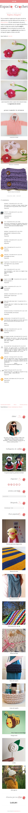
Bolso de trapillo (14, 681)
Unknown (6, 254)
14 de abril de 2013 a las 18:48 (13, 221)
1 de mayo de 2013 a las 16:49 (15, 356)
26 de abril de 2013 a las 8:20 (20, 336)
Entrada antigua (23, 404)
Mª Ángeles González (8, 336)
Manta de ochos (14, 571)
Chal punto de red (14, 598)
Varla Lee (6, 329)
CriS (5, 221)
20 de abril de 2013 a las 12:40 (20, 310)
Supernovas (6, 262)
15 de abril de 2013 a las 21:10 (14, 286)
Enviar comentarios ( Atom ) (15, 407)
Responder (6, 208)
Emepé (5, 370)
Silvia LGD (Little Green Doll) (10, 301)
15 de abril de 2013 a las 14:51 (13, 269)
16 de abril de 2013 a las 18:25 (15, 293)
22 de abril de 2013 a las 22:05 (18, 318)
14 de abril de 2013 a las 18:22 (15, 212)
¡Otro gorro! (14, 790)
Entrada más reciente (5, 404)
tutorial (10, 36)
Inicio (15, 404)
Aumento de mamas (8, 310)
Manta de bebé (14, 653)
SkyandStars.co (17, 811)
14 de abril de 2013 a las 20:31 (15, 240)
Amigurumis (14, 735)
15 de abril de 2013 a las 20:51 (20, 279)
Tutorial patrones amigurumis (14, 544)
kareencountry (7, 318)
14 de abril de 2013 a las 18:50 (15, 231)
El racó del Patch (7, 346)
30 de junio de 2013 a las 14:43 (15, 370)
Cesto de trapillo (14, 708)
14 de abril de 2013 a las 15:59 (15, 203)
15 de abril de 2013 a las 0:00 (15, 254)
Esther (5, 286)
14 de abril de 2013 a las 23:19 (14, 247)
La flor (14, 763)
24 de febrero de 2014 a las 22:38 (16, 378)
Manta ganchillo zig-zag (14, 626)
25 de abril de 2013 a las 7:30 (15, 329)
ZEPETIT (6, 212)
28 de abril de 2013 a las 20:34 (19, 346)
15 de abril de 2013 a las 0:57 (16, 262)
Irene (5, 247)
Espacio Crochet (7, 279)
